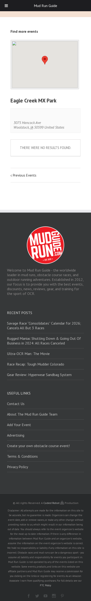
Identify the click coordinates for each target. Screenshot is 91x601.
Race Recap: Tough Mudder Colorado (35, 364)
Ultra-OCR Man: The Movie (28, 353)
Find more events (24, 31)
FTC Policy (45, 585)
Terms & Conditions (22, 456)
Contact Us (15, 403)
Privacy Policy (17, 466)
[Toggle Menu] (6, 5)
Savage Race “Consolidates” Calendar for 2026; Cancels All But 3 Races (44, 325)
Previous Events (24, 175)
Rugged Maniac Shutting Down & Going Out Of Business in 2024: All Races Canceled (44, 340)
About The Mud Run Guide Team (32, 414)
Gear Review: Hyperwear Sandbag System (39, 374)
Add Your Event (19, 424)
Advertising (15, 435)
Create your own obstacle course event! (38, 445)
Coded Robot (51, 503)
